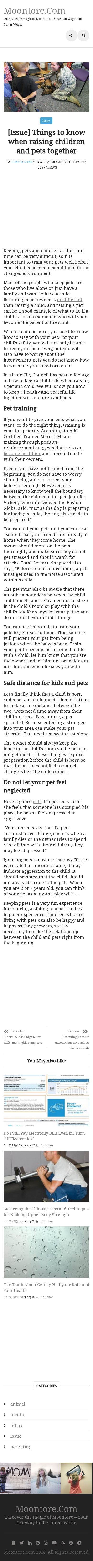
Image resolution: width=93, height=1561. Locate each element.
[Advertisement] (46, 208)
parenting (20, 1446)
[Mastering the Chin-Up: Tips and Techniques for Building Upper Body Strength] (46, 1176)
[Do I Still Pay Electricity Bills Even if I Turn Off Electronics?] (46, 1100)
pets (37, 801)
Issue (46, 121)
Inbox (49, 1145)
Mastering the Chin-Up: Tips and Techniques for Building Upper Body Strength (46, 1211)
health (17, 1415)
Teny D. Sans (21, 162)
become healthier (22, 453)
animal (17, 1404)
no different (69, 299)
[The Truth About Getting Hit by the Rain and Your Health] (46, 1252)
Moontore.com (35, 10)
